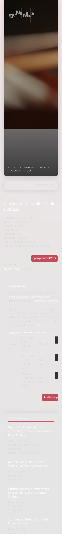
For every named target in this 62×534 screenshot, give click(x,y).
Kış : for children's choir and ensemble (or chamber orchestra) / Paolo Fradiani (30, 430)
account (16, 171)
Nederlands (42, 185)
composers (27, 168)
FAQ (37, 325)
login (52, 185)
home (11, 168)
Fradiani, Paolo (12, 269)
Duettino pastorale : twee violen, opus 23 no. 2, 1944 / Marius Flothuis (29, 492)
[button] (44, 258)
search (44, 168)
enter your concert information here (29, 297)
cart (30, 171)
